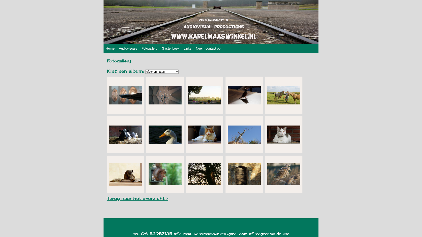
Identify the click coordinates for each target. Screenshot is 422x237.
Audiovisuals (128, 48)
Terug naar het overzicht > (137, 198)
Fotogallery (149, 48)
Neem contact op (208, 48)
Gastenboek (170, 48)
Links (187, 48)
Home (110, 48)
